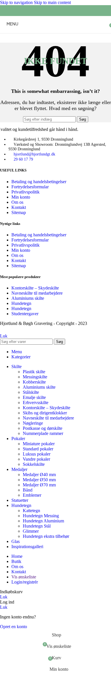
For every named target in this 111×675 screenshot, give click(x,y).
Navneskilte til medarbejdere (37, 293)
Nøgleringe (33, 423)
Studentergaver (24, 313)
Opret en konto (13, 626)
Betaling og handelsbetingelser (38, 181)
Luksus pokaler (36, 454)
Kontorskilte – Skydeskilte (35, 287)
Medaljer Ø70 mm (39, 484)
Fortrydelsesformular (30, 186)
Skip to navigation (17, 2)
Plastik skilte (34, 371)
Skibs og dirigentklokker (45, 412)
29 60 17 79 (23, 159)
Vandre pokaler (36, 459)
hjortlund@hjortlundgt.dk (34, 154)
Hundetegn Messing (41, 515)
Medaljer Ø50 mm (39, 479)
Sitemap (18, 212)
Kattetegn (31, 510)
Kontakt (18, 207)
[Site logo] (55, 34)
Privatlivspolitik (25, 191)
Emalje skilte (34, 397)
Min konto (20, 197)
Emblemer (32, 495)
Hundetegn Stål (37, 526)
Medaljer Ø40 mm (39, 474)
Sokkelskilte (34, 464)
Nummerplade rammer (43, 433)
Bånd (27, 490)
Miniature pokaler (39, 443)
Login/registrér (24, 582)
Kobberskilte (34, 382)
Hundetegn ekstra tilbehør (46, 536)
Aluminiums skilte (27, 298)
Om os (17, 202)
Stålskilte (31, 392)
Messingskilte (35, 376)
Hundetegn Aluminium (43, 520)
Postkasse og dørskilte (42, 428)
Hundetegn (21, 303)
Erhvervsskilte (35, 402)
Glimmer (31, 531)
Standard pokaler (38, 448)
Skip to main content (52, 2)
